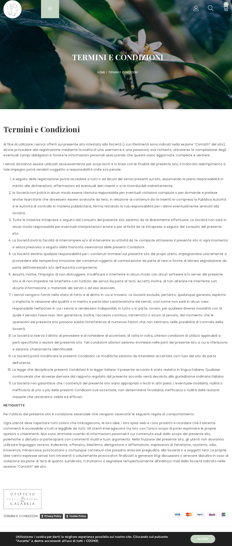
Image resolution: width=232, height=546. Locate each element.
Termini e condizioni (21, 516)
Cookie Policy (77, 516)
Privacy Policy (52, 516)
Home (101, 72)
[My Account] (196, 9)
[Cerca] (211, 9)
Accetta (202, 539)
